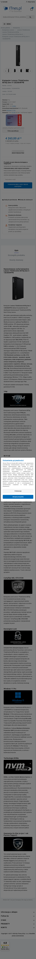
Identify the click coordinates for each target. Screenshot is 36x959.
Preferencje (18, 491)
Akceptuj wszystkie (18, 497)
